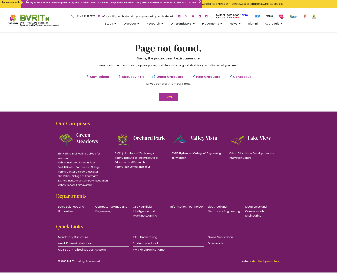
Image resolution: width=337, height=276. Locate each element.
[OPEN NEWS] (239, 24)
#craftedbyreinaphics (265, 261)
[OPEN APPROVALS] (281, 24)
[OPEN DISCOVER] (138, 24)
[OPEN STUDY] (115, 24)
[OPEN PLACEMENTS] (221, 24)
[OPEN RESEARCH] (162, 24)
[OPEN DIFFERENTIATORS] (193, 24)
